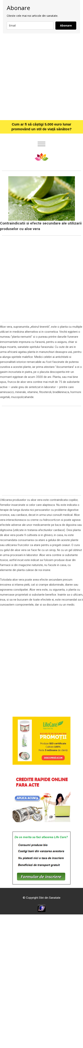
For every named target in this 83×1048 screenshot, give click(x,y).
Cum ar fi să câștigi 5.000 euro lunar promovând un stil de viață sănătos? (41, 126)
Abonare (66, 25)
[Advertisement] (41, 76)
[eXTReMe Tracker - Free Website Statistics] (42, 908)
